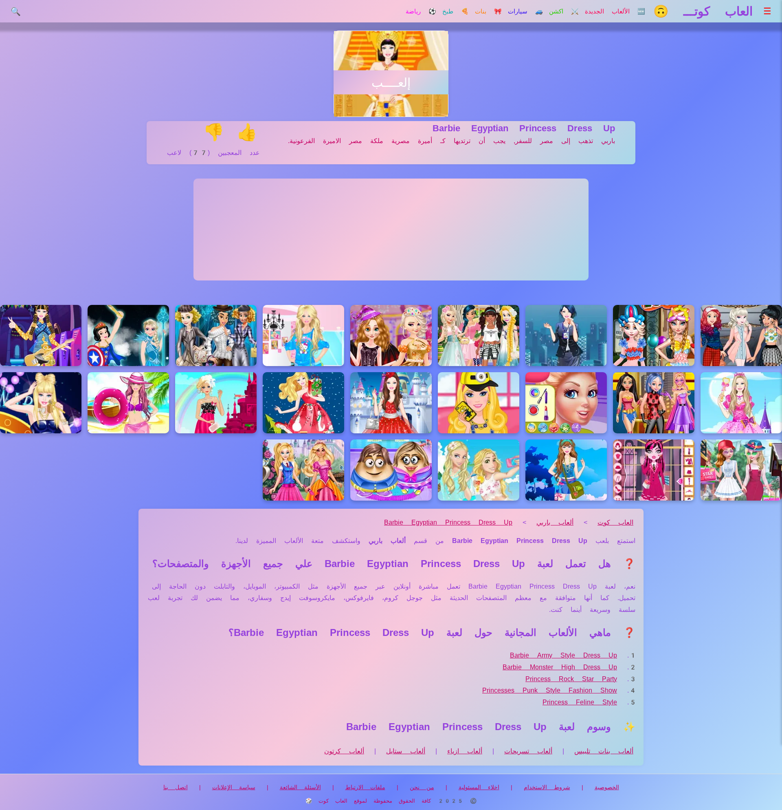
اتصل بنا (175, 787)
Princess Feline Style (580, 702)
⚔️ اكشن (564, 11)
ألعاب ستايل (405, 751)
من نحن (422, 787)
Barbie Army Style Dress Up (563, 655)
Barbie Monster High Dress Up (560, 667)
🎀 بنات (488, 11)
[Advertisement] (391, 229)
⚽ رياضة (421, 11)
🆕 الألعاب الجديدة (615, 11)
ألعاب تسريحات (528, 751)
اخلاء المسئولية (479, 787)
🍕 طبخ (455, 11)
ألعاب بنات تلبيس (603, 751)
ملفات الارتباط (365, 787)
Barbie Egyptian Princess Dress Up (448, 522)
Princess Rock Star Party (571, 679)
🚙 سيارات (525, 11)
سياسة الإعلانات (233, 787)
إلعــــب (391, 82)
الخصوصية (607, 787)
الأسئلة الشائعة (300, 787)
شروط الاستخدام (547, 787)
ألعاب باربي (554, 522)
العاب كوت (615, 522)
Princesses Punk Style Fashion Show (549, 690)
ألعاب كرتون (344, 751)
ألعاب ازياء (464, 751)
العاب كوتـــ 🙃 (703, 11)
